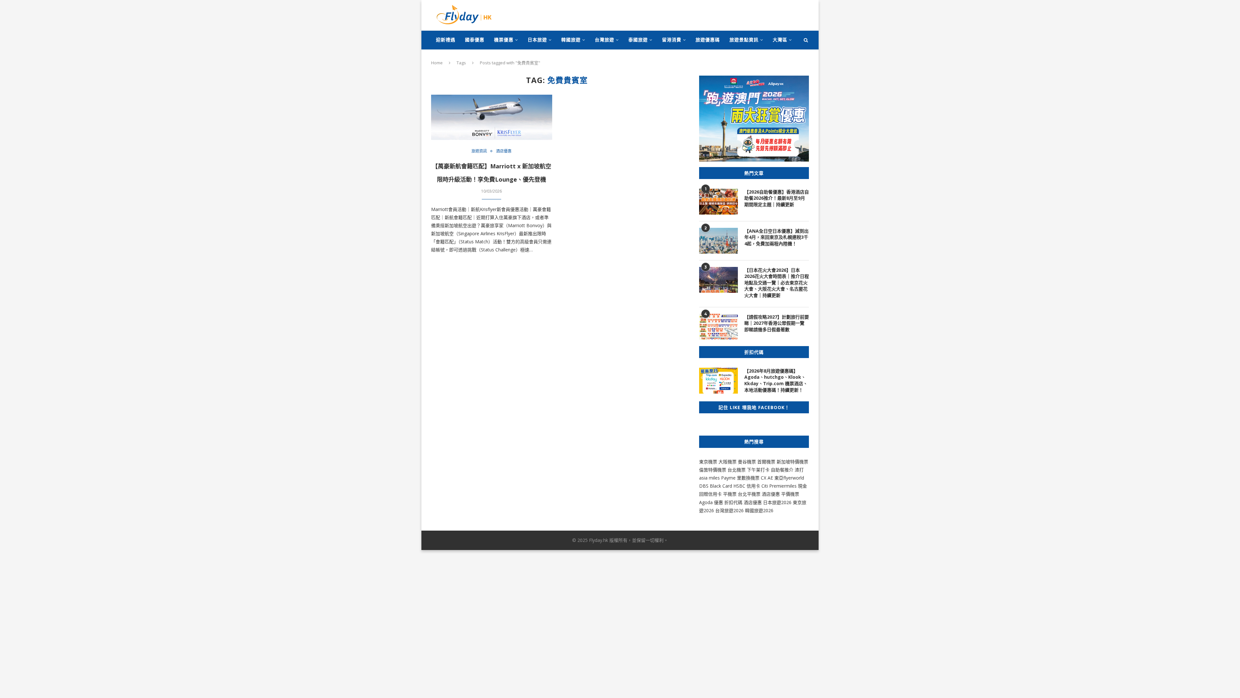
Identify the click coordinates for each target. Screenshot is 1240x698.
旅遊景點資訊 (744, 40)
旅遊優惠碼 (708, 40)
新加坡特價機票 (792, 462)
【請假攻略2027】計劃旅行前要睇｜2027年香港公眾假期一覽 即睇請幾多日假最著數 (776, 323)
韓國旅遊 (571, 40)
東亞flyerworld (789, 478)
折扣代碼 (733, 502)
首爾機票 (766, 462)
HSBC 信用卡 (746, 486)
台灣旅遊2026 (729, 510)
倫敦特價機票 (712, 470)
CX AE (767, 478)
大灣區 (780, 40)
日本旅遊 (537, 40)
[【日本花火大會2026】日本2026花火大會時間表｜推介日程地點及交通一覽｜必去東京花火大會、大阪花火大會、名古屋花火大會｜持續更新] (718, 280)
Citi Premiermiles (779, 486)
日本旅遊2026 (777, 502)
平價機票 (790, 494)
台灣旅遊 (604, 40)
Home (437, 63)
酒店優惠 (504, 151)
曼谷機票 (747, 462)
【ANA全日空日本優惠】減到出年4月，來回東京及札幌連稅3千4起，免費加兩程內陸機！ (776, 237)
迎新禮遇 (445, 40)
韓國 (749, 510)
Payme (729, 478)
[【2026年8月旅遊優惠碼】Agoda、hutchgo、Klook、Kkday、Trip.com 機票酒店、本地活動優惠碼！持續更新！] (718, 381)
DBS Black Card (715, 486)
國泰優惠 (474, 40)
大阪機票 (727, 462)
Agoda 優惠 (711, 502)
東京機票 (708, 462)
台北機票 (737, 470)
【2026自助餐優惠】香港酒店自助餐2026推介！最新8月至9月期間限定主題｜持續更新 (776, 198)
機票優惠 (503, 40)
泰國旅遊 (638, 40)
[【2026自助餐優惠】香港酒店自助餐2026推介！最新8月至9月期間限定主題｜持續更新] (718, 202)
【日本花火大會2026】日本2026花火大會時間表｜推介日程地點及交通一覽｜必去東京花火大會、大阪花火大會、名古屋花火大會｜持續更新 (776, 282)
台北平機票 (750, 494)
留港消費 (671, 40)
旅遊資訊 (479, 151)
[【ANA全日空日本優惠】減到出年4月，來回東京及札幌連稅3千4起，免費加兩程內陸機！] (718, 241)
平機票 (730, 494)
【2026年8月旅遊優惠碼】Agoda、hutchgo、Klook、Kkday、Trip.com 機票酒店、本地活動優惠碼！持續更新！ (776, 380)
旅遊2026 (763, 510)
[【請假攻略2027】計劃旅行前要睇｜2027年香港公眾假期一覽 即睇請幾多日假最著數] (718, 327)
